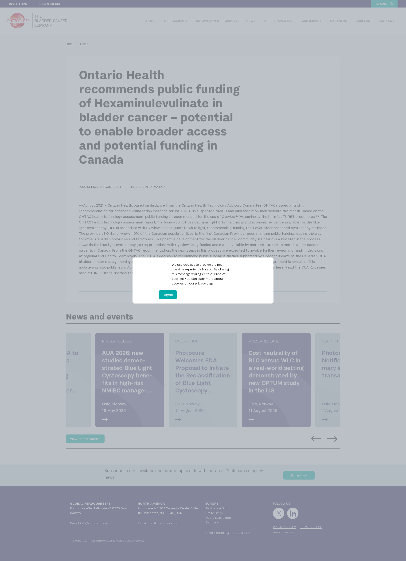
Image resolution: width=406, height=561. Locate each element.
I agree (168, 294)
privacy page (204, 283)
